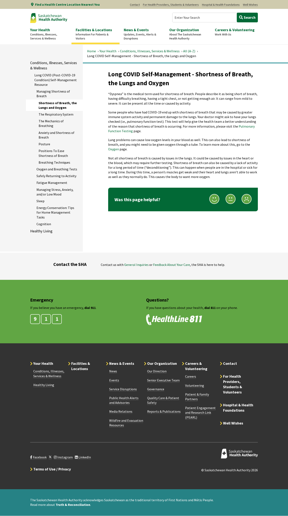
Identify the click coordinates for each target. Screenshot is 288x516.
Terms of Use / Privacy (52, 469)
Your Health (108, 51)
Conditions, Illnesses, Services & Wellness (150, 51)
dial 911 (90, 308)
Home (91, 51)
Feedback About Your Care (171, 265)
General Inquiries (136, 265)
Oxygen (113, 149)
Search (249, 17)
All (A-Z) (189, 51)
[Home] (48, 18)
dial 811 (210, 308)
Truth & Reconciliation (73, 505)
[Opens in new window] (50, 457)
